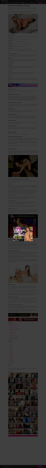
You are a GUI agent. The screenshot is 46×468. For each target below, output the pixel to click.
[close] (31, 227)
